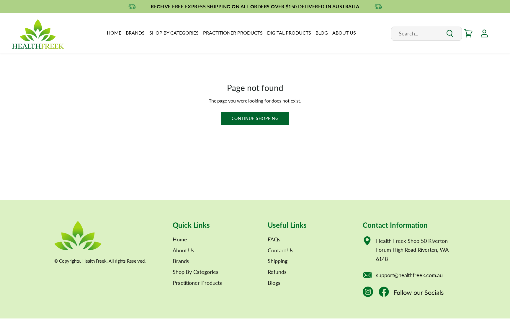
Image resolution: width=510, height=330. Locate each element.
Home (114, 32)
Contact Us (280, 250)
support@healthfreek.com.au (409, 275)
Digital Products (289, 32)
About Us (344, 32)
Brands (135, 32)
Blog (322, 32)
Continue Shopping (255, 118)
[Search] (449, 34)
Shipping (277, 261)
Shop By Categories (174, 32)
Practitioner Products (233, 32)
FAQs (274, 239)
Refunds (277, 272)
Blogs (274, 282)
